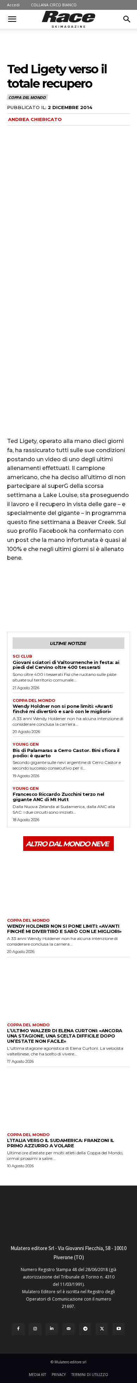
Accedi (13, 4)
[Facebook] (14, 605)
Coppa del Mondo (27, 97)
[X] (30, 605)
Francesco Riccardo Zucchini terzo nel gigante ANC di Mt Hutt (58, 796)
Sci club (22, 656)
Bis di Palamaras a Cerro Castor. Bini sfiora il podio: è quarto (66, 752)
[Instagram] (35, 1329)
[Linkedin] (52, 1329)
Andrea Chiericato (35, 119)
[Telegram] (85, 1329)
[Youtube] (119, 1329)
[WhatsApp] (63, 605)
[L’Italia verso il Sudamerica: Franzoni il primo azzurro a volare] (68, 1098)
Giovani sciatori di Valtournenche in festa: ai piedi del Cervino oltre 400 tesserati (66, 664)
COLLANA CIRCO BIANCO (54, 4)
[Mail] (68, 1329)
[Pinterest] (46, 605)
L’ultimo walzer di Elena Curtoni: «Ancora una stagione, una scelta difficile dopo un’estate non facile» (64, 1036)
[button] (12, 19)
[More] (79, 605)
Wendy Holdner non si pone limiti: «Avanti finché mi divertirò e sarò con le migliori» (63, 708)
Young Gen (26, 744)
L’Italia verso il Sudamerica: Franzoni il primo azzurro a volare (60, 1142)
